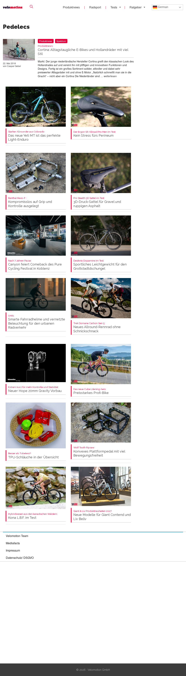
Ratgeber (135, 7)
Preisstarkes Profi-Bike (91, 391)
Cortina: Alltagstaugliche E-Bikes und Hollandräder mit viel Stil (83, 50)
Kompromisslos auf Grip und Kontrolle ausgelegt (30, 202)
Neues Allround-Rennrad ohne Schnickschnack (97, 327)
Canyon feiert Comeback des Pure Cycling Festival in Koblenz (35, 264)
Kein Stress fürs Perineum (94, 134)
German (162, 7)
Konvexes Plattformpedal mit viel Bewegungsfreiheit (99, 451)
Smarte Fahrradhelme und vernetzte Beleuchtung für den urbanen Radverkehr (36, 322)
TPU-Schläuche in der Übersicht (33, 455)
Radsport (95, 7)
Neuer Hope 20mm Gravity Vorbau (35, 389)
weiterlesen (110, 76)
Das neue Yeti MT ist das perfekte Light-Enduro (34, 135)
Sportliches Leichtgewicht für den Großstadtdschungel (100, 264)
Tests (113, 7)
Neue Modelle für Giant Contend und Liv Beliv (102, 515)
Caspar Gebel (14, 66)
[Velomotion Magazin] (12, 7)
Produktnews (71, 7)
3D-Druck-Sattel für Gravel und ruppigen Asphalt (97, 202)
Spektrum (61, 41)
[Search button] (31, 6)
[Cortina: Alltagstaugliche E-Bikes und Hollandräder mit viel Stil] (19, 50)
